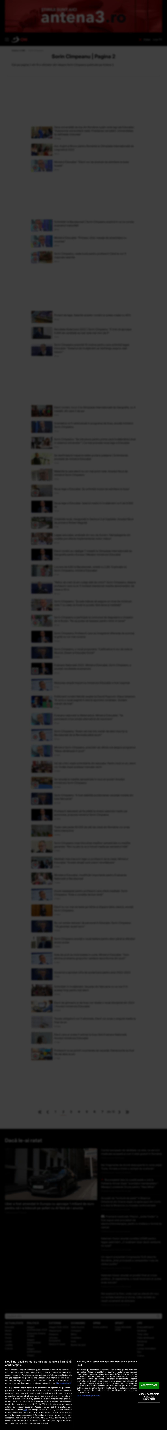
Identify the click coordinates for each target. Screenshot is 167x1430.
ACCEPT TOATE (149, 1385)
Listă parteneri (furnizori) (88, 1395)
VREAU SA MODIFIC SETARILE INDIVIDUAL (149, 1396)
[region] (83, 1393)
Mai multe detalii (63, 1383)
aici (25, 1409)
